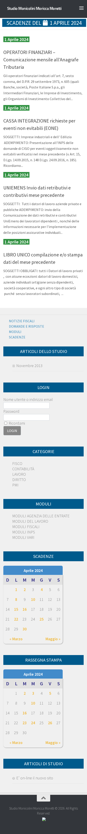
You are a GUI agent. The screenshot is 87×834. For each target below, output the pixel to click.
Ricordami (16, 423)
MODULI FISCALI (25, 526)
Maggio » (53, 638)
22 (16, 619)
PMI (15, 485)
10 (33, 599)
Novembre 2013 (29, 365)
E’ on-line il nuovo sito (34, 777)
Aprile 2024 (33, 570)
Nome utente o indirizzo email (28, 399)
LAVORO (19, 474)
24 (33, 722)
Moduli (15, 331)
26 (50, 722)
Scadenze (17, 337)
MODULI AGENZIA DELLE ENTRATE (41, 515)
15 (16, 609)
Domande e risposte (26, 326)
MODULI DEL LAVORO (30, 521)
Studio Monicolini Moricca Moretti (34, 8)
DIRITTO (19, 479)
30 (25, 629)
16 (25, 609)
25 (41, 619)
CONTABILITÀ (23, 468)
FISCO (17, 463)
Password (11, 411)
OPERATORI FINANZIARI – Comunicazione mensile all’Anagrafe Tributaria (41, 59)
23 (25, 722)
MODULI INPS (23, 532)
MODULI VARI (23, 537)
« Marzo (16, 638)
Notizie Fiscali (22, 321)
